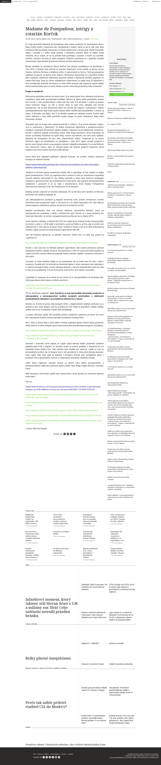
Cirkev (46, 20)
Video (124, 17)
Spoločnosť (40, 20)
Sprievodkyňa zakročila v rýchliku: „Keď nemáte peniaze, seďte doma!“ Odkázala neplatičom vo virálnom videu (121, 279)
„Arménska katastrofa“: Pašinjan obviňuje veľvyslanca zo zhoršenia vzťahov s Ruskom (121, 487)
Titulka (32, 17)
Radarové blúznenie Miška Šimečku (121, 118)
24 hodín (124, 247)
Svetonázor (80, 17)
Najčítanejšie (123, 105)
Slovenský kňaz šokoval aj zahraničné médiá (118, 384)
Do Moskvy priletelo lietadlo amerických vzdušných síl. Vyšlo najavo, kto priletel (120, 359)
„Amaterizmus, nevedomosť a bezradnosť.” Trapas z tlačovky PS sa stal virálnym (121, 339)
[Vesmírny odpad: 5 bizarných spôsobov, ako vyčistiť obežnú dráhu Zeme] (80, 736)
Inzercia (40, 754)
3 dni (129, 247)
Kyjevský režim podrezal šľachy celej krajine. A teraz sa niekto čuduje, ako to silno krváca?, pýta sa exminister (121, 299)
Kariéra (46, 754)
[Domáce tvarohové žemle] (94, 654)
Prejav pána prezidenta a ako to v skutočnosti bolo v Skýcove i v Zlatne (121, 110)
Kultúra (97, 17)
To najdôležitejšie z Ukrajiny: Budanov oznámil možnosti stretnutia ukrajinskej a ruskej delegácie (120, 331)
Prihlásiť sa (145, 1)
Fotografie (68, 20)
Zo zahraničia (48, 17)
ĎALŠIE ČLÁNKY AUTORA (121, 94)
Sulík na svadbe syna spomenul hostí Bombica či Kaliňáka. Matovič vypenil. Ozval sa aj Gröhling (121, 433)
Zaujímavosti (105, 17)
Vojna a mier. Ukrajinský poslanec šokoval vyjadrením (121, 460)
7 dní (133, 247)
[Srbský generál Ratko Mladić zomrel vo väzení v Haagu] (94, 678)
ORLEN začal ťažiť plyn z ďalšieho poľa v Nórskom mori (121, 186)
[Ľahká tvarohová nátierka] (122, 654)
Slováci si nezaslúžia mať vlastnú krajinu (121, 157)
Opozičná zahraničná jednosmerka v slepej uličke (121, 165)
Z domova (39, 17)
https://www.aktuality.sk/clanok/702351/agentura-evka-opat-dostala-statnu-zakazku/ (62, 243)
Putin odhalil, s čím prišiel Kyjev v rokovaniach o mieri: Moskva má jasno (121, 497)
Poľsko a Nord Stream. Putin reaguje (118, 478)
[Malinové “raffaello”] (94, 634)
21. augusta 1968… (115, 124)
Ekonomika (89, 17)
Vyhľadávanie (137, 1)
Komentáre (57, 17)
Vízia (110, 172)
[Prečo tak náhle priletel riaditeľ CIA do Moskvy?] (52, 685)
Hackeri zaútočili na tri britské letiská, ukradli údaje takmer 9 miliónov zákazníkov (120, 215)
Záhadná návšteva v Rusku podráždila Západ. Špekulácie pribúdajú (119, 260)
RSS (34, 754)
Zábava (111, 20)
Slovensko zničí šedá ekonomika (120, 138)
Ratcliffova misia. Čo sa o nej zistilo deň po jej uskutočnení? (121, 309)
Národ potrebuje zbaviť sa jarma (120, 150)
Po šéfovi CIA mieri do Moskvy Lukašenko (119, 234)
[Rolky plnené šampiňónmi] (52, 641)
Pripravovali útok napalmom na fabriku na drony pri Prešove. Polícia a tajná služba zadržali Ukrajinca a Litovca (120, 319)
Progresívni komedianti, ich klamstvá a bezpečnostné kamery (121, 131)
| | (30, 1)
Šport (119, 17)
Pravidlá (131, 20)
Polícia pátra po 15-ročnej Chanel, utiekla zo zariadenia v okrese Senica (121, 195)
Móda (95, 20)
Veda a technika (103, 20)
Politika (33, 20)
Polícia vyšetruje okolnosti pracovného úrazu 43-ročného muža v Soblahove (119, 225)
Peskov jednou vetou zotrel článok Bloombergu (121, 289)
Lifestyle (85, 20)
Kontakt (70, 754)
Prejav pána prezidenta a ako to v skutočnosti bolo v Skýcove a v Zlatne (121, 142)
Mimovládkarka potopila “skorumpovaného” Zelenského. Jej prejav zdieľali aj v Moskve (121, 393)
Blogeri (126, 20)
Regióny (113, 17)
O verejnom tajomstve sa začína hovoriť (120, 251)
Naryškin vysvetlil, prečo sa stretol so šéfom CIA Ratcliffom (121, 269)
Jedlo (74, 20)
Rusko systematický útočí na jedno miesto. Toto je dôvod (121, 442)
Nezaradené (119, 20)
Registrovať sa (156, 1)
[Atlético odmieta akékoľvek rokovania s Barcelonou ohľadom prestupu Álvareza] (94, 603)
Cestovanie (52, 20)
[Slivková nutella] (122, 634)
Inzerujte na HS (16, 1)
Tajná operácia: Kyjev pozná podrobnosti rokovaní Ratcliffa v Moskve (120, 349)
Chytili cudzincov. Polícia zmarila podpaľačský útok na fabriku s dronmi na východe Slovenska (121, 417)
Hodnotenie (131, 105)
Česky (73, 17)
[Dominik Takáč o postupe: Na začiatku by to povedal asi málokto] (94, 575)
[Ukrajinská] (122, 691)
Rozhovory (66, 17)
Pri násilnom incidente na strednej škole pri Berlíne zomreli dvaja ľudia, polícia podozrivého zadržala (121, 205)
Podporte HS (5, 1)
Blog (129, 17)
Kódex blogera (54, 754)
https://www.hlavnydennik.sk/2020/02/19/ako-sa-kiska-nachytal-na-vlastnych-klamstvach (63, 330)
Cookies (63, 754)
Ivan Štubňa (94, 39)
